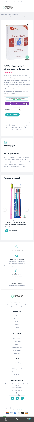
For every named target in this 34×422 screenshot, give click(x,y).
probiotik (20, 128)
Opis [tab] (5, 142)
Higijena (7, 220)
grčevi (5, 128)
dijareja (23, 126)
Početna (17, 316)
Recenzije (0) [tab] (9, 146)
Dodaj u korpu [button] (13, 230)
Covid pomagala (17, 347)
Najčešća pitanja (17, 371)
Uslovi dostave (17, 366)
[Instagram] (22, 398)
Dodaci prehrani (13, 122)
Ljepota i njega (17, 341)
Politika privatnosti (17, 369)
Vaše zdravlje (7, 124)
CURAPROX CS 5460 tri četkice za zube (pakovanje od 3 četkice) (15, 223)
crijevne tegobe (17, 126)
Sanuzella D (11, 129)
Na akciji (17, 322)
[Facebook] (12, 398)
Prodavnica (17, 319)
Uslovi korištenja (17, 363)
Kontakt (17, 327)
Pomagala (19, 122)
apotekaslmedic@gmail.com (17, 395)
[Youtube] (17, 398)
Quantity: (8, 109)
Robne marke (26, 122)
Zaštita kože (17, 353)
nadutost (9, 128)
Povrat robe (17, 374)
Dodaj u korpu (14, 114)
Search (17, 419)
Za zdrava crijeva (19, 129)
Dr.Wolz (28, 126)
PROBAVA (14, 128)
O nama (17, 324)
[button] (28, 25)
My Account (5, 419)
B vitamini (10, 126)
